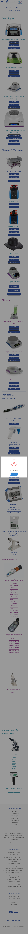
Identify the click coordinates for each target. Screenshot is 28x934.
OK (14, 474)
